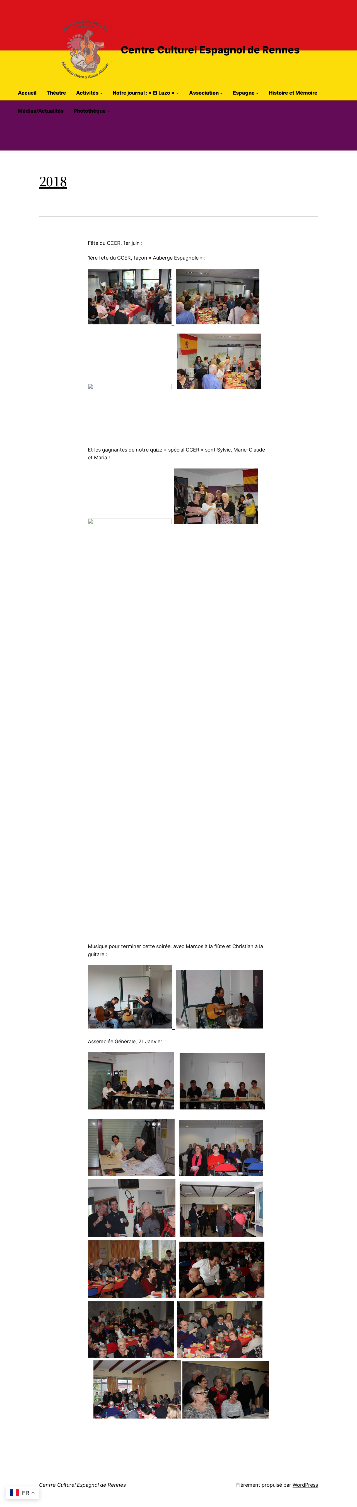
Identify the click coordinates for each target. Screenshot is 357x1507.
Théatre (56, 93)
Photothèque (90, 111)
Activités (87, 93)
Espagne (244, 93)
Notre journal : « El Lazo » (144, 93)
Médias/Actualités (41, 111)
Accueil (27, 93)
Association (204, 93)
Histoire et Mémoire (293, 93)
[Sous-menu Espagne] (257, 93)
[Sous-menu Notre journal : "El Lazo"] (177, 93)
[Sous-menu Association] (221, 93)
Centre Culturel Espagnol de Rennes (210, 50)
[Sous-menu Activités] (101, 93)
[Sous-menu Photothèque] (108, 111)
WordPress (305, 1485)
